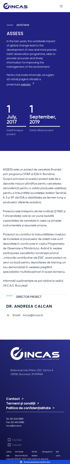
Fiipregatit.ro (47, 452)
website (26, 84)
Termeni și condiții (20, 403)
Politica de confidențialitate (28, 408)
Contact (13, 398)
